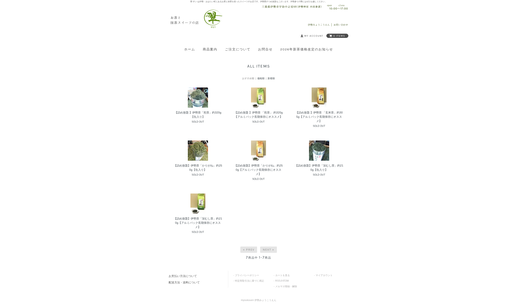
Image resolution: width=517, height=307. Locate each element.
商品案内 (210, 49)
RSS (277, 280)
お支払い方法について (183, 276)
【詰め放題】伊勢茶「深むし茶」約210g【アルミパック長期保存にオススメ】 (198, 223)
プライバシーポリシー (247, 275)
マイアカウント (324, 275)
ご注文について (237, 49)
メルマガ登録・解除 (286, 286)
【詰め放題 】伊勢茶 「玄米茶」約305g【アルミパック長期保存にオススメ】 (319, 117)
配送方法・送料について (184, 282)
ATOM (285, 280)
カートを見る (282, 275)
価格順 (261, 78)
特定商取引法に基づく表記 (249, 280)
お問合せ (265, 49)
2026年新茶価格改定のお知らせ (306, 49)
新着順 (271, 78)
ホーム (189, 49)
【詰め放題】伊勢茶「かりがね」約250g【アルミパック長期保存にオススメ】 (258, 170)
